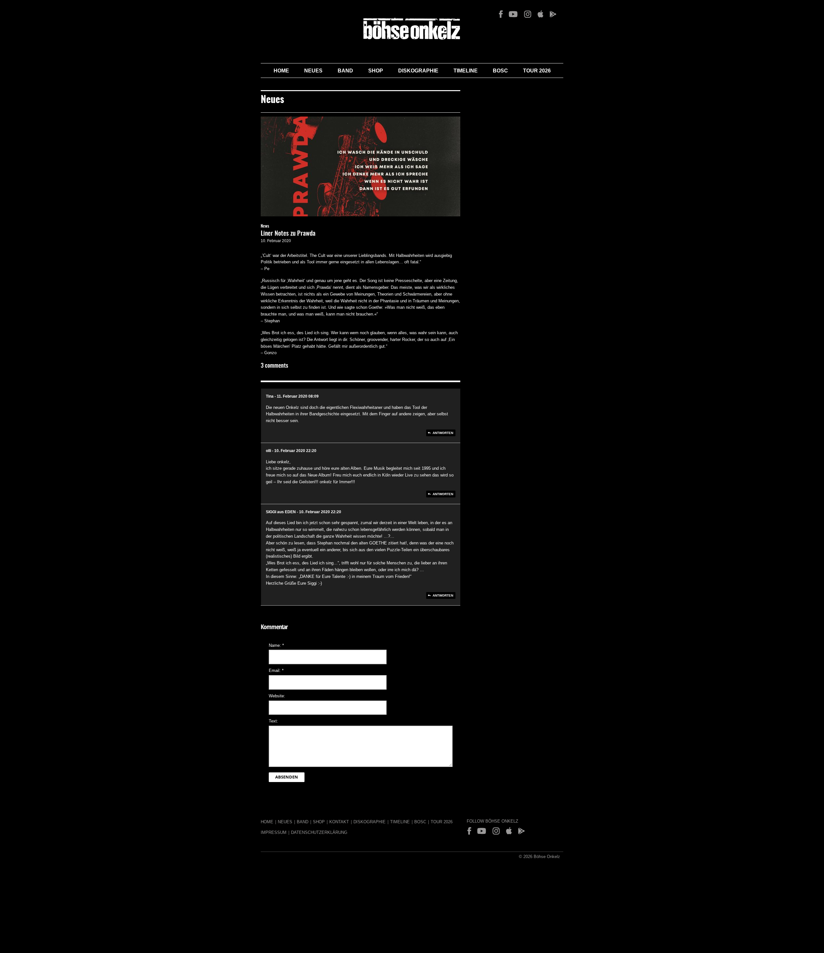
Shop (375, 70)
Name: (276, 645)
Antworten (443, 433)
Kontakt (339, 821)
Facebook (500, 14)
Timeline (466, 70)
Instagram (527, 14)
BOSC (500, 70)
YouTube (513, 14)
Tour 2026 (537, 70)
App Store (540, 14)
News (265, 226)
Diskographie (418, 70)
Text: (273, 721)
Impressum (273, 832)
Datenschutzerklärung (319, 832)
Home (281, 70)
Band (345, 70)
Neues (313, 70)
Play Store (552, 14)
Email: (276, 670)
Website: (277, 696)
